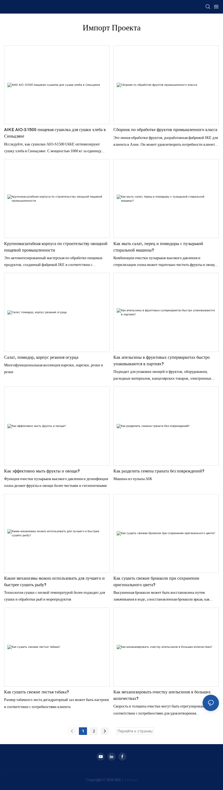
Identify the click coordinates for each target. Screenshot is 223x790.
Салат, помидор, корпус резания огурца (41, 357)
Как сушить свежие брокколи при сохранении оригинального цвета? (156, 581)
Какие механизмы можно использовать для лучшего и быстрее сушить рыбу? (54, 581)
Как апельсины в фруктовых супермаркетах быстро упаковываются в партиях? (161, 360)
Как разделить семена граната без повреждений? (158, 471)
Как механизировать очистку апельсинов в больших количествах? (162, 695)
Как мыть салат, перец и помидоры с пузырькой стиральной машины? (158, 247)
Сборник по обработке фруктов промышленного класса (165, 129)
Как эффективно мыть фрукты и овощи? (42, 471)
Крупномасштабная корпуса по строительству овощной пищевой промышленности (55, 247)
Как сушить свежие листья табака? (36, 692)
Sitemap (130, 780)
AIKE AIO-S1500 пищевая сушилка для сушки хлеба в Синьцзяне (55, 133)
